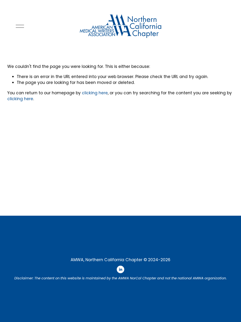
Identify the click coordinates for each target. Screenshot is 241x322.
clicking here (95, 93)
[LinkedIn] (120, 269)
